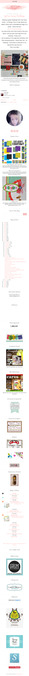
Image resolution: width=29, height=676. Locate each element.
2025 (5, 224)
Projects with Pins (8, 263)
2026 (5, 222)
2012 (5, 240)
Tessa (5, 92)
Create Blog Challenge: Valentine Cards (13, 274)
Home (14, 99)
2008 (5, 285)
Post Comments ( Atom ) (12, 102)
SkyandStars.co (19, 674)
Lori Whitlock (14, 497)
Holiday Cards (14, 201)
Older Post (25, 99)
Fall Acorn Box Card (14, 498)
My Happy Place (14, 515)
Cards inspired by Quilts (10, 264)
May (6, 251)
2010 (5, 282)
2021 (5, 229)
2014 (5, 237)
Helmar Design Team (14, 510)
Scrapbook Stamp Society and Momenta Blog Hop (15, 261)
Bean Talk (14, 532)
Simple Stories (14, 536)
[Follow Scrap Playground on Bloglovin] (14, 600)
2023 (5, 226)
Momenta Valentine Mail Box (11, 271)
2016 (5, 235)
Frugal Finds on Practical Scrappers (12, 268)
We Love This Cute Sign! (14, 525)
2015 (5, 236)
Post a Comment (6, 97)
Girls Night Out (8, 265)
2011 (5, 281)
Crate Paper (14, 528)
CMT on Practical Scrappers (10, 267)
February (7, 256)
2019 (5, 232)
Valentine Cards (8, 272)
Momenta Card (8, 260)
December (7, 242)
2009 (5, 284)
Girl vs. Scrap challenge (14, 29)
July (6, 249)
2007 (5, 286)
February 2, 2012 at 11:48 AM (9, 95)
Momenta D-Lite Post (9, 275)
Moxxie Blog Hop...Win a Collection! (14, 164)
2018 (5, 233)
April (6, 253)
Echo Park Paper (14, 524)
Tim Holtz (14, 493)
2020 (5, 231)
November (7, 243)
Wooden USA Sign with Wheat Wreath (14, 533)
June (6, 250)
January (6, 279)
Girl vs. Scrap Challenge (10, 278)
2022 (5, 228)
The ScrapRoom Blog (14, 501)
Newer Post (3, 99)
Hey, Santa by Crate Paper (14, 529)
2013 (5, 239)
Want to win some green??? (14, 170)
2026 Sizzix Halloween (14, 494)
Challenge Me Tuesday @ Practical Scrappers (14, 258)
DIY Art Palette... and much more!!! (14, 512)
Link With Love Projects (9, 257)
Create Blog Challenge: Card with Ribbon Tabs (14, 270)
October (7, 244)
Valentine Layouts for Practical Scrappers (13, 277)
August (6, 247)
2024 (5, 225)
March (6, 254)
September (7, 246)
